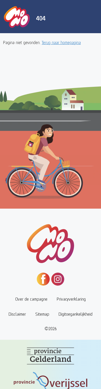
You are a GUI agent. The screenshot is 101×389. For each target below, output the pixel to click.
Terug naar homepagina (61, 42)
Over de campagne (31, 298)
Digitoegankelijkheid (75, 313)
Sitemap (42, 313)
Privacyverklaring (71, 298)
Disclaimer (17, 313)
